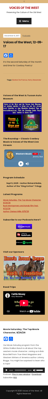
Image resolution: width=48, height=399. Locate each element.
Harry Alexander (34, 80)
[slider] (40, 370)
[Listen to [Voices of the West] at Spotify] (24, 242)
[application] (24, 370)
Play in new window (21, 374)
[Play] (21, 163)
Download (36, 374)
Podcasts (26, 35)
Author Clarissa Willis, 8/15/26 (16, 211)
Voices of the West (24, 8)
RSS (15, 377)
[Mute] (34, 370)
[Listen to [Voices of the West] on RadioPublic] (24, 234)
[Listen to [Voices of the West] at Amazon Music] (24, 226)
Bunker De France (19, 80)
